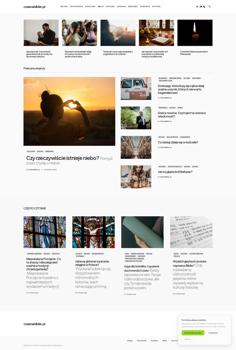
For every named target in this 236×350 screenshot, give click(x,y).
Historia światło (175, 166)
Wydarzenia (185, 137)
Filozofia (31, 151)
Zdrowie (141, 256)
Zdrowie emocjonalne (134, 258)
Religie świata (98, 254)
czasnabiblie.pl (34, 7)
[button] (200, 6)
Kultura (184, 254)
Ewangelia (163, 108)
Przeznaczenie (175, 78)
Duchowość (141, 341)
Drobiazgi (163, 78)
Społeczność (172, 137)
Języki (176, 254)
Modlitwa (154, 341)
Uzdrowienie (130, 256)
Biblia (165, 341)
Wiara (180, 108)
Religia (40, 151)
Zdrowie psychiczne (133, 261)
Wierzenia (49, 151)
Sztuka (195, 166)
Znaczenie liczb (165, 81)
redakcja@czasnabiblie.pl (52, 345)
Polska (79, 254)
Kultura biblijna (196, 254)
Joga (127, 254)
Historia (162, 166)
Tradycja (55, 254)
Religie (87, 254)
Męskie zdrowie (137, 254)
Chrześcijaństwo (34, 254)
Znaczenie (196, 78)
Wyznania (80, 256)
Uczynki (187, 78)
